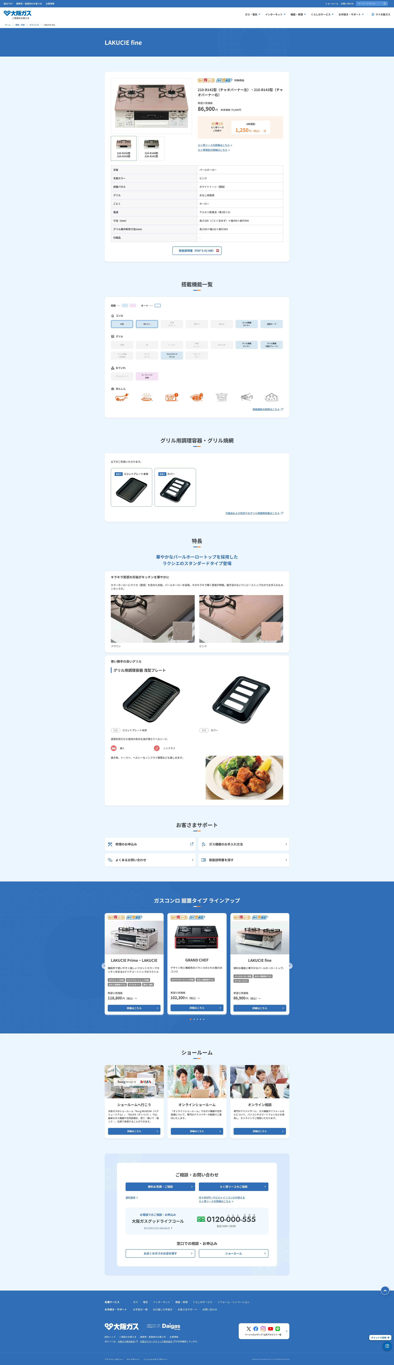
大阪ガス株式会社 (126, 1341)
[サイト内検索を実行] (385, 3)
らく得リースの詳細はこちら (214, 145)
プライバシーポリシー (114, 1359)
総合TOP (8, 3)
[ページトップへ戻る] (385, 1290)
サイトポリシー (133, 1359)
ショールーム (331, 3)
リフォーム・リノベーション (233, 1302)
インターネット (274, 14)
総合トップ (110, 1336)
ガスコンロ (34, 25)
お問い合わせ (347, 3)
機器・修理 (297, 14)
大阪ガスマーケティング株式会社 (156, 1341)
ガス (135, 1302)
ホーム (7, 25)
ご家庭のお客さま (127, 1336)
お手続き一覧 (140, 1309)
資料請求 (130, 1197)
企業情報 (50, 3)
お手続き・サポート (350, 14)
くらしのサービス (321, 14)
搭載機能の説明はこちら (266, 409)
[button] (105, 966)
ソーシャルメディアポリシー (155, 1359)
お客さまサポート (187, 1309)
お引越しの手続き (163, 1309)
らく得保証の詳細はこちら (212, 150)
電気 (145, 1302)
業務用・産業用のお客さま (29, 3)
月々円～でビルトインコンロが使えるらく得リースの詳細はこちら (222, 1199)
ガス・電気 (251, 14)
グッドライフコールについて (157, 1227)
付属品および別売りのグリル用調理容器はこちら (252, 513)
